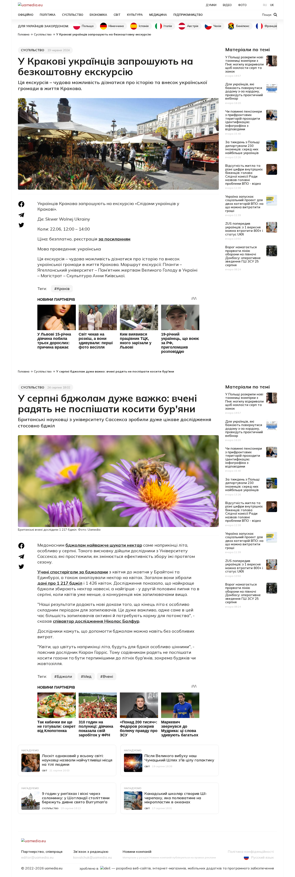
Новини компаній (137, 852)
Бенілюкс (242, 26)
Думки (211, 5)
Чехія (217, 26)
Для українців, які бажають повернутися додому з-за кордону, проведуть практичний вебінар (244, 91)
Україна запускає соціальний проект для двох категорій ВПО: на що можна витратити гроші (244, 203)
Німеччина (116, 26)
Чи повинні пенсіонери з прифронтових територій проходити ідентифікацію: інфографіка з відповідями (243, 120)
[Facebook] (21, 204)
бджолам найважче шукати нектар (103, 545)
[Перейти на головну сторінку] (45, 4)
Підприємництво (188, 14)
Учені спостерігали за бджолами (72, 572)
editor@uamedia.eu (37, 857)
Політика (48, 14)
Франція (271, 26)
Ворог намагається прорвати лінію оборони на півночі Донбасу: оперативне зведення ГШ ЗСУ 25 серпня (243, 256)
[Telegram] (21, 215)
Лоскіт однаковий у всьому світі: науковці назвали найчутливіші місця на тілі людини (77, 760)
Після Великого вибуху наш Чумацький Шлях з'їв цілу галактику (179, 757)
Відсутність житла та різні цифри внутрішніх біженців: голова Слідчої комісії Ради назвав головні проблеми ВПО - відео (244, 175)
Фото (242, 5)
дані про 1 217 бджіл (59, 583)
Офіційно (25, 14)
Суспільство (72, 14)
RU (265, 5)
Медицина (158, 14)
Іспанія (144, 26)
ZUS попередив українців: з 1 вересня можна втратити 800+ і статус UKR (244, 228)
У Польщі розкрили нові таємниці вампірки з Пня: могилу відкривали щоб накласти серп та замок (244, 64)
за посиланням (114, 239)
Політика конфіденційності (251, 852)
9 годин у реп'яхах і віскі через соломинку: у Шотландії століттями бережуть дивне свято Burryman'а (75, 798)
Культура (135, 14)
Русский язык (262, 857)
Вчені (108, 676)
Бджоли (64, 676)
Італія (168, 26)
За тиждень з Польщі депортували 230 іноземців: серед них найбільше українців (242, 147)
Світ (117, 14)
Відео (227, 5)
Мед (87, 676)
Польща (88, 26)
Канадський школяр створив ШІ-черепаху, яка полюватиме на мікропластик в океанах (175, 798)
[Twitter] (21, 225)
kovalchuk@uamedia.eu (92, 857)
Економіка (98, 14)
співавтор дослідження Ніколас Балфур (96, 621)
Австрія (192, 26)
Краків (63, 288)
